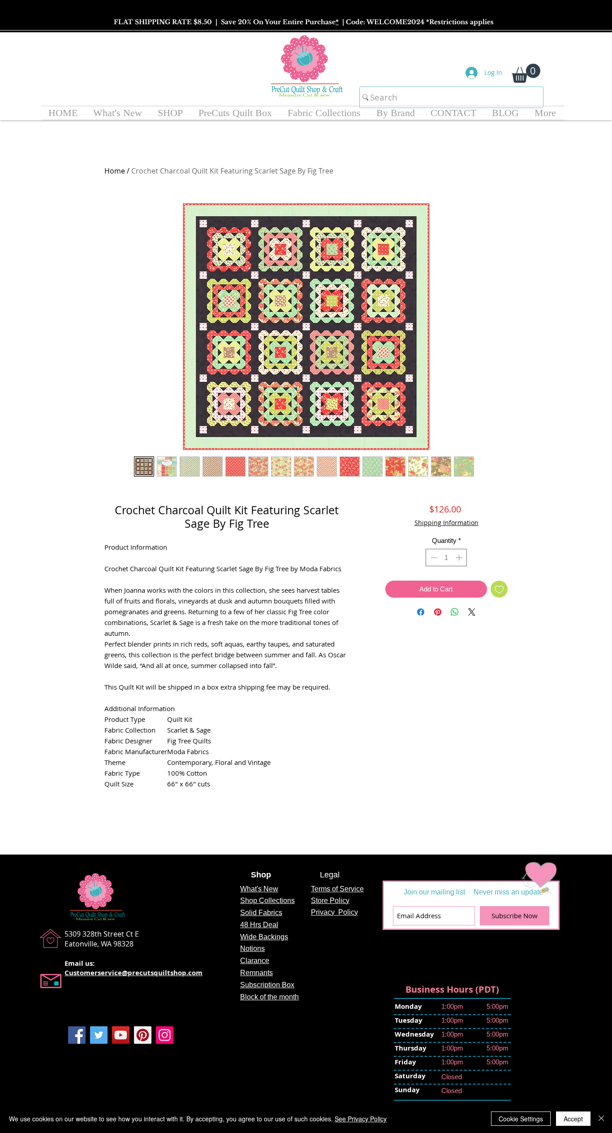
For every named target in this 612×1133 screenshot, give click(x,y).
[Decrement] (433, 581)
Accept (573, 1118)
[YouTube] (120, 1035)
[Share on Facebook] (420, 635)
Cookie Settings (521, 1118)
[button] (526, 73)
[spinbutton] (446, 581)
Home (114, 171)
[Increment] (460, 581)
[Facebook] (77, 1035)
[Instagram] (164, 1035)
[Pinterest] (142, 1035)
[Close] (601, 1118)
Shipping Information (446, 522)
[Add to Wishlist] (499, 612)
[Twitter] (99, 1035)
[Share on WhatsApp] (454, 635)
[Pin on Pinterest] (437, 635)
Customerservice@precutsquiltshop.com (134, 972)
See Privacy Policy (361, 1118)
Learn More (459, 545)
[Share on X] (471, 635)
